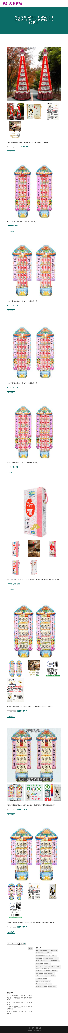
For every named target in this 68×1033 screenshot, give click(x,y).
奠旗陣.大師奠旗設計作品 (42, 961)
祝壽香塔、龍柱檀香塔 (42, 976)
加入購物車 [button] (11, 152)
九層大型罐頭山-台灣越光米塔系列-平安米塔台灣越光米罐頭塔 (27, 142)
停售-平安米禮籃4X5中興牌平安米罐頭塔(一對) (22, 383)
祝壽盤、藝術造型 (49, 973)
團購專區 (39, 958)
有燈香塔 (47, 963)
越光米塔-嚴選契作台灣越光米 (43, 983)
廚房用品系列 (55, 961)
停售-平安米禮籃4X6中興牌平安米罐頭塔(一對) (22, 462)
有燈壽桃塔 (39, 963)
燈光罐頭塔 (47, 970)
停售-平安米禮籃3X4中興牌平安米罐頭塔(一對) (22, 301)
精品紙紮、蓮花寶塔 (41, 978)
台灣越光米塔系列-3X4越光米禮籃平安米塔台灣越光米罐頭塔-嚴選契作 (30, 922)
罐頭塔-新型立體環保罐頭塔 (43, 981)
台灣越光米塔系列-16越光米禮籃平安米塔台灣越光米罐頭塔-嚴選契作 (30, 706)
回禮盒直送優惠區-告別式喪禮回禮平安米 (46, 955)
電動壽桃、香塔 (52, 986)
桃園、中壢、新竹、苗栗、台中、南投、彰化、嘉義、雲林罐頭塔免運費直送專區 (48, 967)
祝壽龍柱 (52, 976)
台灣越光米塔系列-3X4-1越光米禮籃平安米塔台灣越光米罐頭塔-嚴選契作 (31, 805)
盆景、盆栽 (39, 973)
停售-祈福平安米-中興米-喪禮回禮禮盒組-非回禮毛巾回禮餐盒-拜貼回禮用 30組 (33, 580)
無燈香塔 (39, 970)
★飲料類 (54, 950)
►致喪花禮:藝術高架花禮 (42, 950)
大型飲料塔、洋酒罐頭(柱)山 (50, 958)
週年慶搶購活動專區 (41, 986)
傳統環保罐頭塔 (40, 953)
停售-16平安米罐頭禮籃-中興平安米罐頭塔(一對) (23, 222)
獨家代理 (54, 970)
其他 (49, 953)
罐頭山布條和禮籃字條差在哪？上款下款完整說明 (19, 995)
